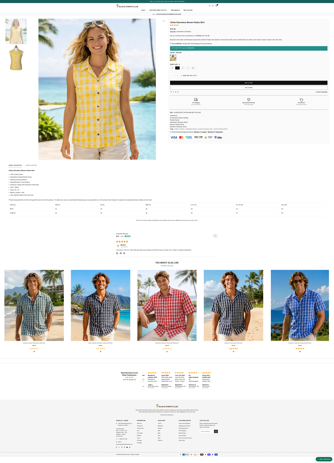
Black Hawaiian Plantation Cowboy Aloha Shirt (100, 343)
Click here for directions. (166, 415)
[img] (129, 377)
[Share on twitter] (121, 253)
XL (193, 68)
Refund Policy (182, 433)
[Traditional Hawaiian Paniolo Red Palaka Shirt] (167, 305)
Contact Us (140, 426)
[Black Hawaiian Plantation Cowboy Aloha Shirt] (100, 305)
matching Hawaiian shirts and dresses (152, 412)
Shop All (160, 440)
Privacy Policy (182, 435)
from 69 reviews (128, 379)
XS (172, 68)
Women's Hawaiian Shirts (178, 127)
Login (138, 438)
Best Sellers (188, 10)
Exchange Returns (183, 428)
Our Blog (139, 440)
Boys (159, 438)
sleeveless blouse (191, 129)
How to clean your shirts (185, 438)
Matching (160, 426)
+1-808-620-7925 (122, 439)
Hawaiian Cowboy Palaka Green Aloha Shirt (34, 343)
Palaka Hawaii (174, 120)
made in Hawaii (179, 129)
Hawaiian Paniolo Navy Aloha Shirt (233, 343)
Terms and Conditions (184, 423)
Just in (159, 423)
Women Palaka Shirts (177, 124)
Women (160, 428)
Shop (143, 10)
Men (159, 430)
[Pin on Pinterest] (176, 92)
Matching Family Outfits (158, 10)
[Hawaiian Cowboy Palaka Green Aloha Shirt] (34, 305)
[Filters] (215, 235)
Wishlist (139, 435)
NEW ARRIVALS (175, 10)
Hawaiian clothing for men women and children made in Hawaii (181, 410)
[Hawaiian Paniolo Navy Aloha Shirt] (233, 305)
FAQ (138, 430)
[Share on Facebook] (171, 92)
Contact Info (140, 428)
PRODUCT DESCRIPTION (15, 165)
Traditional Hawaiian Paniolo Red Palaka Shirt (167, 343)
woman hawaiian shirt (205, 129)
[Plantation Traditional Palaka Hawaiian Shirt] (300, 305)
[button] (216, 5)
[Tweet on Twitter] (173, 92)
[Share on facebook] (117, 253)
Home (153, 14)
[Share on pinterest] (124, 253)
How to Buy (182, 440)
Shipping (173, 31)
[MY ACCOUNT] (212, 5)
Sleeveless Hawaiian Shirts (179, 122)
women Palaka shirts (220, 129)
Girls (159, 435)
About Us (139, 423)
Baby (159, 433)
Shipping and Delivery (184, 426)
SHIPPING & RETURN (31, 165)
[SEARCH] (209, 5)
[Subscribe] (216, 431)
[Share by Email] (178, 92)
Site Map (139, 442)
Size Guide (140, 433)
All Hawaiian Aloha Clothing (179, 118)
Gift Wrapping (182, 430)
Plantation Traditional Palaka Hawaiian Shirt (299, 343)
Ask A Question (322, 92)
